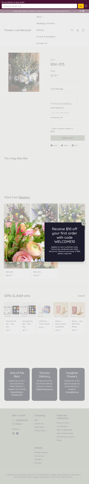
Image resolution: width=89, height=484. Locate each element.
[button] (85, 6)
